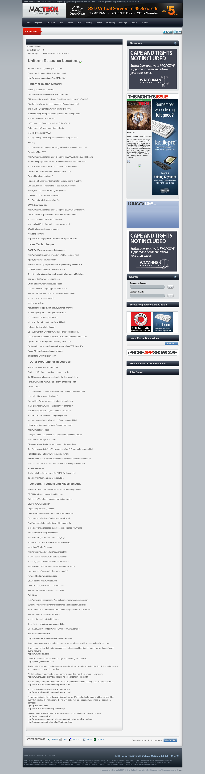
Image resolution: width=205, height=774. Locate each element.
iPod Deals (110, 2)
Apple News (70, 2)
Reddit (89, 739)
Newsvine (101, 739)
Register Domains (83, 2)
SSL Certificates (98, 2)
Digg (65, 739)
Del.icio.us (77, 739)
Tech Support (46, 2)
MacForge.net (58, 2)
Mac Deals (120, 2)
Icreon (179, 770)
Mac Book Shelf (133, 2)
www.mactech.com (48, 756)
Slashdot (54, 739)
